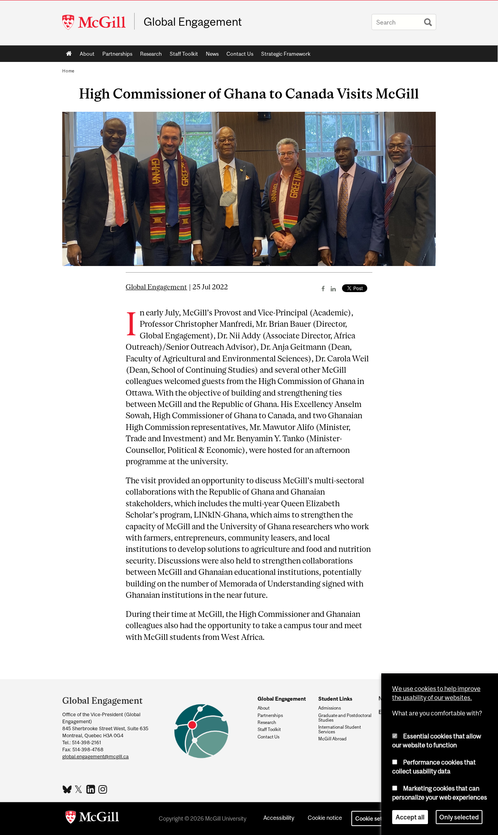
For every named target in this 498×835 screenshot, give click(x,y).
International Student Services (339, 729)
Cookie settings (375, 818)
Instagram (103, 789)
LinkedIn (91, 789)
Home (69, 54)
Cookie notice (325, 817)
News (212, 54)
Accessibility (278, 817)
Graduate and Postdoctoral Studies (345, 717)
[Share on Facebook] (323, 288)
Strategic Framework (285, 54)
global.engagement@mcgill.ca (95, 756)
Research (149, 55)
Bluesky (67, 788)
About (85, 55)
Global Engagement (193, 22)
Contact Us (238, 55)
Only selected (459, 817)
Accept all (410, 817)
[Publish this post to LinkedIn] (333, 288)
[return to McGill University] (92, 818)
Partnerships (115, 55)
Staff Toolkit (182, 55)
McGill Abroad (332, 738)
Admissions (329, 708)
